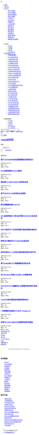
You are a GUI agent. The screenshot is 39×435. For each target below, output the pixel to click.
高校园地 (7, 391)
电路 (10, 123)
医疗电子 (11, 28)
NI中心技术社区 (9, 406)
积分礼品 (12, 54)
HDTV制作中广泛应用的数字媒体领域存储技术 (19, 229)
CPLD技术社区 (13, 99)
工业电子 (7, 379)
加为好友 (8, 150)
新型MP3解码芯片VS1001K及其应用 (15, 241)
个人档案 (4, 135)
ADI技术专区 (8, 404)
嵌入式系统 (11, 11)
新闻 (5, 5)
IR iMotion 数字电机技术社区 (13, 420)
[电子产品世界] (1, 1)
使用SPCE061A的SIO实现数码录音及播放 (17, 322)
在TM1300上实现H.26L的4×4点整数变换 (16, 275)
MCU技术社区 (12, 95)
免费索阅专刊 (10, 432)
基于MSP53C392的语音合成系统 (13, 193)
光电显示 (11, 33)
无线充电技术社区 (14, 110)
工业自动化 (11, 24)
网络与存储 (11, 35)
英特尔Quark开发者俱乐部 (12, 422)
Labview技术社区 (13, 102)
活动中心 (12, 52)
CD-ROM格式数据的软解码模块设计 (15, 300)
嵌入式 (3, 337)
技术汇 (6, 53)
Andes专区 (7, 425)
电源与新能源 (12, 14)
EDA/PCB (11, 20)
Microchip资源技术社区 (11, 412)
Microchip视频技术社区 (11, 416)
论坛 (10, 46)
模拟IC (6, 381)
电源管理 (7, 366)
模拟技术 (11, 26)
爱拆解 (6, 389)
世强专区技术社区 (10, 408)
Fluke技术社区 (8, 414)
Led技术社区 (12, 89)
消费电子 (11, 22)
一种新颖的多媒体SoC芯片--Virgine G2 (15, 311)
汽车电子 (11, 18)
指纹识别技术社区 (14, 114)
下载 (10, 121)
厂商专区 (12, 127)
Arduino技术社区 (13, 104)
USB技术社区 (12, 97)
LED (2, 341)
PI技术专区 (7, 399)
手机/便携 (7, 372)
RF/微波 (6, 368)
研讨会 (6, 7)
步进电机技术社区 (14, 108)
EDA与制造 (8, 376)
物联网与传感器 (13, 39)
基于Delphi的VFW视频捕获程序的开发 (15, 263)
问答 (10, 50)
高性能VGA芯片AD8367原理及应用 (14, 182)
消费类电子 (4, 342)
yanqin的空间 (7, 139)
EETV (11, 125)
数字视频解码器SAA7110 (10, 205)
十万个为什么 (5, 339)
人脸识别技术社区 (14, 112)
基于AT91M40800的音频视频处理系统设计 (17, 159)
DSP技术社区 (12, 91)
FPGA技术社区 (13, 93)
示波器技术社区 (13, 106)
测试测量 (11, 29)
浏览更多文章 (5, 331)
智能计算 (11, 37)
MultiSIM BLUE (9, 423)
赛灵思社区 (8, 418)
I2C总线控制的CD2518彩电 (11, 171)
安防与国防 (11, 16)
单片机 (3, 335)
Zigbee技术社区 (13, 100)
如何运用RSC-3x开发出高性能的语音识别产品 (18, 252)
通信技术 (11, 31)
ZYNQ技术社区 (9, 402)
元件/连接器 (12, 12)
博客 (10, 48)
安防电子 (7, 370)
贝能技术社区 (8, 410)
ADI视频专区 (8, 400)
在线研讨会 (19, 131)
